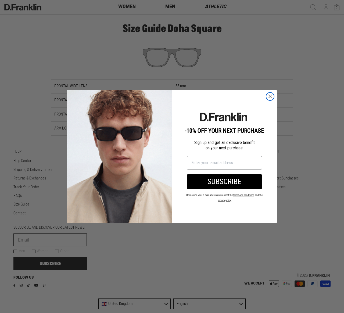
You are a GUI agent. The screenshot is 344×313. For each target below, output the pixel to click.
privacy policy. (224, 200)
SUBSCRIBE (224, 181)
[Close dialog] (270, 96)
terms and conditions (243, 195)
